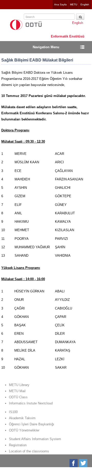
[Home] (26, 25)
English (84, 4)
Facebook (74, 463)
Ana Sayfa (60, 4)
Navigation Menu (46, 47)
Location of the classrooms (29, 451)
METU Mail (17, 391)
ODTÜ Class (18, 397)
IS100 (13, 412)
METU (73, 4)
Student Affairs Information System (35, 439)
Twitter (83, 463)
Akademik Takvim (22, 418)
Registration (18, 445)
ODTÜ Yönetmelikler (24, 430)
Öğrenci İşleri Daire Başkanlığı (31, 424)
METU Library (19, 385)
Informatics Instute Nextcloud (31, 403)
